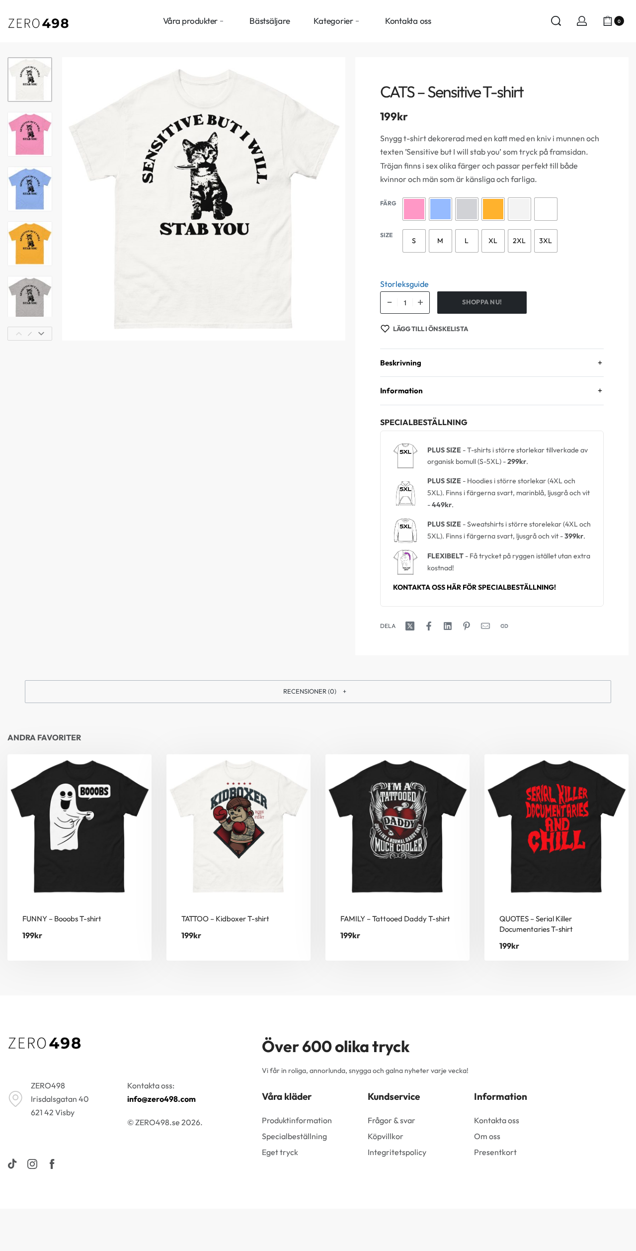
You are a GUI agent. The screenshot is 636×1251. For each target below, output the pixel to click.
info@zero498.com (161, 1099)
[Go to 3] (29, 189)
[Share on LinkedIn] (447, 626)
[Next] (41, 334)
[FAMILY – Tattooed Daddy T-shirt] (397, 826)
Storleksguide (404, 284)
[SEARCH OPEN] (556, 20)
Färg (388, 203)
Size (386, 235)
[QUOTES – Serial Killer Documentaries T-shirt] (556, 826)
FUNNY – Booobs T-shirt (61, 918)
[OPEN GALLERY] (203, 199)
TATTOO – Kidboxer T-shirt (225, 918)
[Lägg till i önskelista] (128, 777)
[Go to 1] (29, 79)
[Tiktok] (12, 1164)
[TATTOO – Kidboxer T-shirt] (238, 826)
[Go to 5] (29, 298)
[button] (318, 691)
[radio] (414, 209)
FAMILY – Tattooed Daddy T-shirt (395, 918)
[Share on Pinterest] (466, 626)
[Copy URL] (504, 626)
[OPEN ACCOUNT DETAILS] (581, 20)
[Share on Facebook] (428, 626)
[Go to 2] (29, 134)
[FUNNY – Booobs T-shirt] (79, 826)
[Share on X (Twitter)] (409, 626)
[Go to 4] (29, 243)
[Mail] (485, 626)
